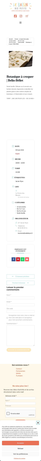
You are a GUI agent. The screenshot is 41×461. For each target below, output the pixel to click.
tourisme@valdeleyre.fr (25, 233)
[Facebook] (15, 16)
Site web (10, 308)
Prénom (8, 406)
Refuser (20, 448)
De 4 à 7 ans (21, 40)
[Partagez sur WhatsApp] (22, 259)
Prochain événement (18, 283)
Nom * (9, 295)
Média (18, 373)
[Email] (27, 259)
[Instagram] (21, 16)
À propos (19, 376)
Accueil (11, 39)
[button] (38, 423)
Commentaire (12, 324)
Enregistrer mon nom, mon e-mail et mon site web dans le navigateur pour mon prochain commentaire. (21, 317)
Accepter (20, 443)
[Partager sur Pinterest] (18, 259)
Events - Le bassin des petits (22, 39)
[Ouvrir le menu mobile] (20, 22)
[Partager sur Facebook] (14, 259)
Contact (19, 369)
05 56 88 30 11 (22, 228)
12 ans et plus (12, 40)
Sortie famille (21, 42)
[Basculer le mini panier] (27, 16)
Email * (9, 302)
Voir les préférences (20, 454)
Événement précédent (22, 276)
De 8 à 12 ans (12, 42)
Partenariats (20, 371)
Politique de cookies (19, 458)
